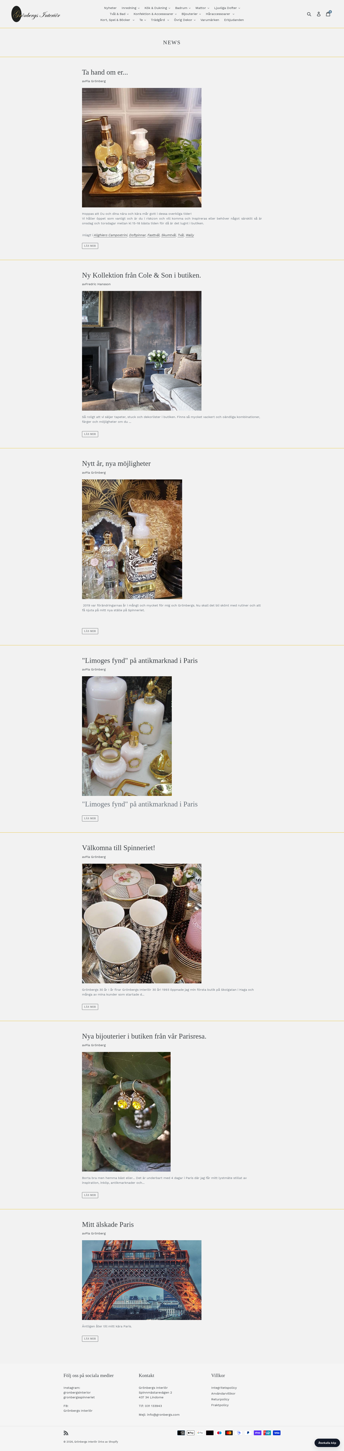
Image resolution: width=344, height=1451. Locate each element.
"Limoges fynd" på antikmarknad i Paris (140, 660)
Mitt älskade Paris (108, 1224)
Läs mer (90, 245)
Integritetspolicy (224, 1388)
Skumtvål (168, 235)
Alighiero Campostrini (110, 235)
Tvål (181, 235)
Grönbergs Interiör (85, 1441)
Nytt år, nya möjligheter (116, 463)
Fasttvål (153, 235)
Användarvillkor (223, 1393)
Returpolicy (220, 1399)
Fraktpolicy (220, 1405)
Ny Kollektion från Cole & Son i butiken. (141, 275)
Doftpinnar (137, 235)
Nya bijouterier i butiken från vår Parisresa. (144, 1036)
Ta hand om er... (105, 72)
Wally (190, 235)
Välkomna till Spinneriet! (118, 848)
